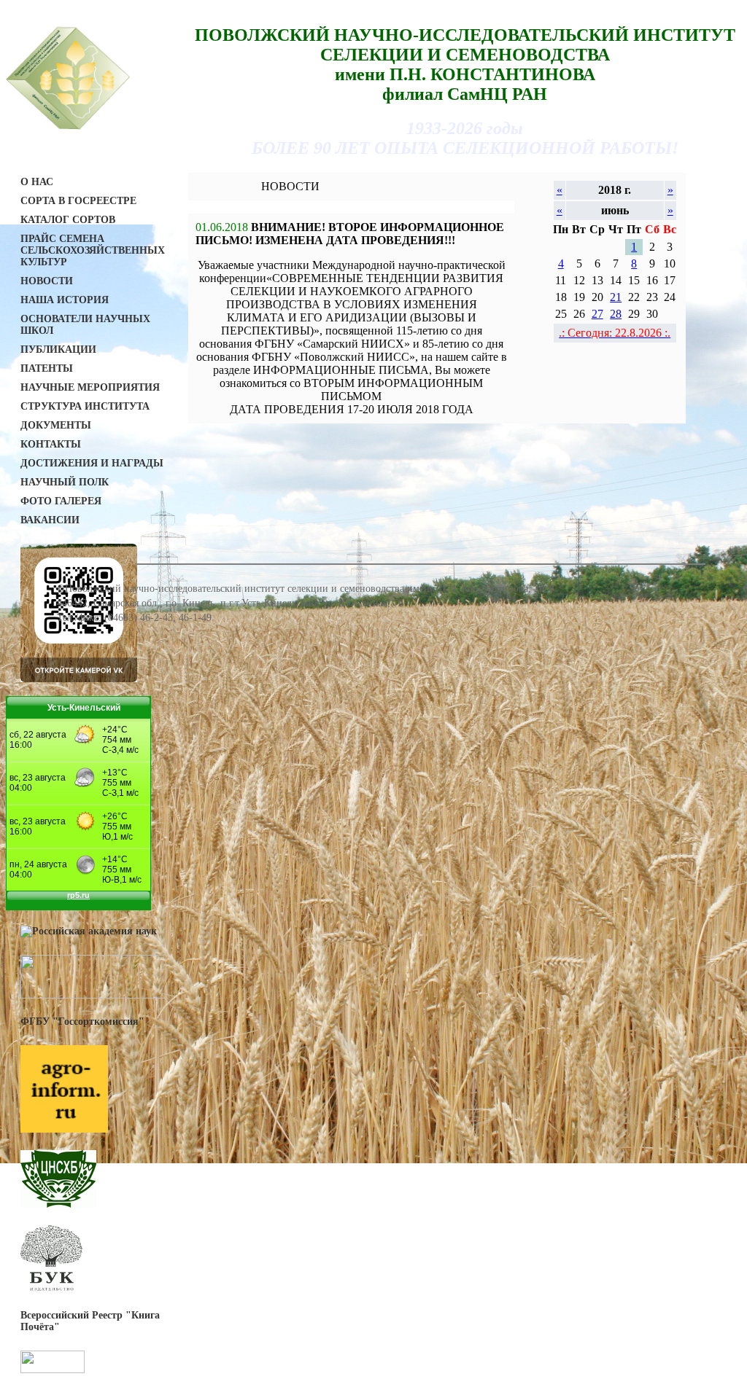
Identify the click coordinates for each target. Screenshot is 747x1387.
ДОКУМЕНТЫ (55, 425)
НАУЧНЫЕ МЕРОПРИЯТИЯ (90, 387)
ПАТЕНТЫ (46, 368)
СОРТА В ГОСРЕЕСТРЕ (78, 200)
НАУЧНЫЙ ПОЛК (64, 482)
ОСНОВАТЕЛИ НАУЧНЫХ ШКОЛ (85, 324)
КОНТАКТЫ (50, 444)
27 (597, 314)
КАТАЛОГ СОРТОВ (67, 219)
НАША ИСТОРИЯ (64, 299)
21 (616, 297)
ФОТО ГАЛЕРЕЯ (60, 501)
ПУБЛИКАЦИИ (58, 349)
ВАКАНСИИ (50, 520)
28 (616, 314)
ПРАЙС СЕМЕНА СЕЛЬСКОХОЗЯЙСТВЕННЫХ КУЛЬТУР (92, 250)
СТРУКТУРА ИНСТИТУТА (85, 406)
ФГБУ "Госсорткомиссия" (82, 1021)
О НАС (36, 181)
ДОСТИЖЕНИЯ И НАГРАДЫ (91, 463)
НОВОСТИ (46, 281)
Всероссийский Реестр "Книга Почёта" (90, 1321)
